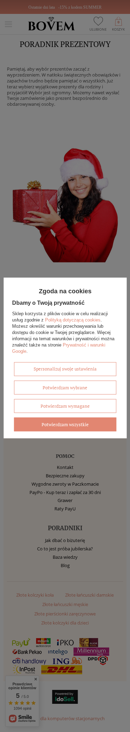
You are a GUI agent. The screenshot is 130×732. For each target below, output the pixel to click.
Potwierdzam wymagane (65, 406)
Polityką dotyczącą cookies (73, 320)
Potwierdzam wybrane (65, 387)
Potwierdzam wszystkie (65, 424)
